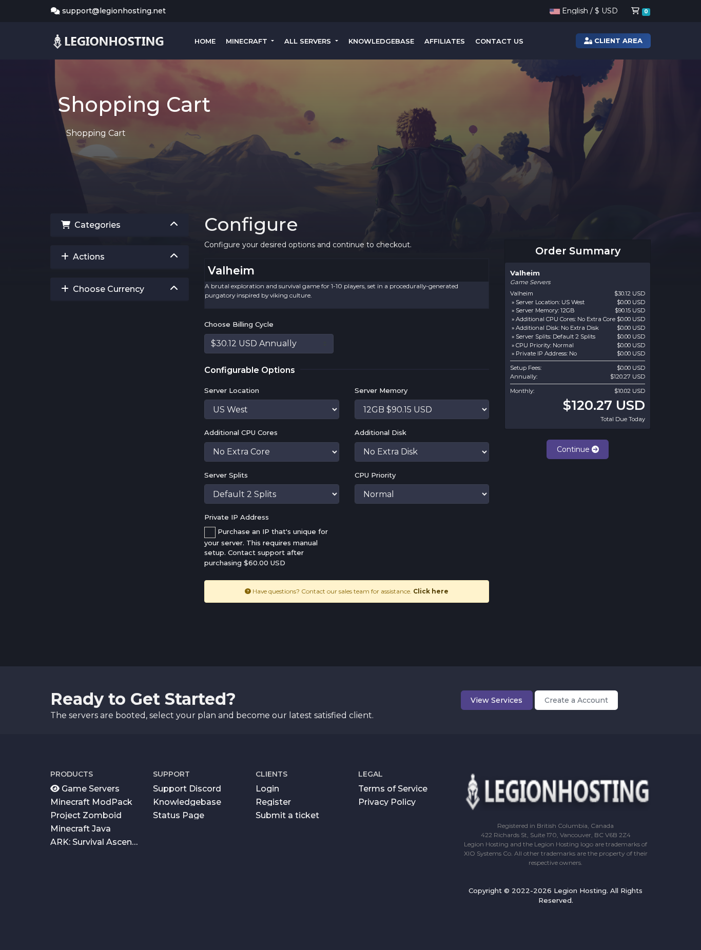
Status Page (178, 814)
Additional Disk (380, 432)
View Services (496, 700)
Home (205, 41)
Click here (431, 591)
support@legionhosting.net (114, 10)
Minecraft (247, 41)
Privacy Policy (387, 801)
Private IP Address (236, 517)
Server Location (231, 390)
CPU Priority (375, 475)
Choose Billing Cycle (239, 324)
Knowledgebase (381, 41)
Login (267, 788)
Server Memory (381, 390)
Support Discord (187, 788)
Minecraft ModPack (91, 801)
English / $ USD (589, 11)
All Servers (308, 41)
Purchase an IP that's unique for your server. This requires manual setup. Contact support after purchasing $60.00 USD (266, 547)
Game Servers (90, 788)
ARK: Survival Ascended (96, 841)
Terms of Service (392, 788)
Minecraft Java (80, 828)
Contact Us (499, 41)
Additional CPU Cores (241, 432)
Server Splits (226, 475)
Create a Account (576, 700)
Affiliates (444, 41)
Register (273, 801)
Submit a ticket (287, 814)
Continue (574, 449)
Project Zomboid (86, 814)
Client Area (617, 40)
